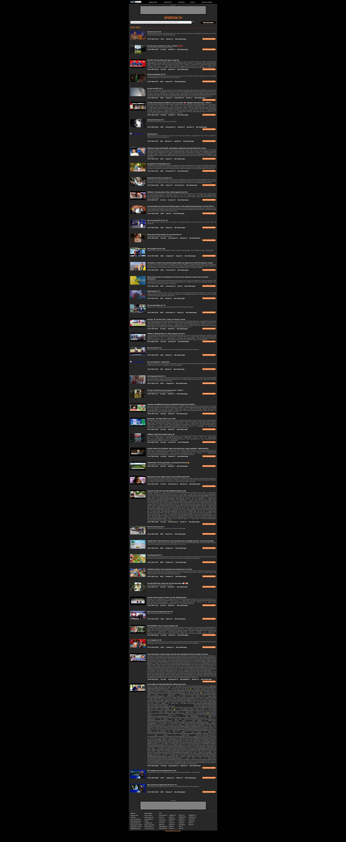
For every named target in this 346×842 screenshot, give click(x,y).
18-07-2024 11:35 (153, 576)
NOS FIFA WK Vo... (149, 827)
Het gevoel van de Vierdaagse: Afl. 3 (158, 164)
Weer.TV (191, 823)
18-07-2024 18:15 (153, 298)
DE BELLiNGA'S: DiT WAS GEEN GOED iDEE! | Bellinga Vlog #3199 (166, 684)
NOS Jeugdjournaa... (136, 821)
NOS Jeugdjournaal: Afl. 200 (156, 249)
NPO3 (162, 213)
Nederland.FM (153, 2)
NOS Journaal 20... (150, 825)
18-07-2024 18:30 (153, 286)
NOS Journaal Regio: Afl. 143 (156, 305)
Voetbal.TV (171, 49)
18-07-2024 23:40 (153, 39)
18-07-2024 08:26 (153, 647)
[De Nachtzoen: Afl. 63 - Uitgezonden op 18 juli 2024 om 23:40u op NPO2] (138, 39)
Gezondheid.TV (185, 679)
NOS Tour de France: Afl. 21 (155, 527)
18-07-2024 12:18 (153, 548)
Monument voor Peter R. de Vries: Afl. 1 (159, 178)
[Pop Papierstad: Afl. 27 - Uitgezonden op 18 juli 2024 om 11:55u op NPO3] (138, 562)
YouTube (163, 49)
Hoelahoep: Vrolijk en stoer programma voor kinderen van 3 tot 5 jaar (169, 569)
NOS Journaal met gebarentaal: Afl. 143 (160, 612)
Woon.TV (191, 825)
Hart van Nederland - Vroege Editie (158, 362)
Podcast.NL (181, 2)
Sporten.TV (169, 82)
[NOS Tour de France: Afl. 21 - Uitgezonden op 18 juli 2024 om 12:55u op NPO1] (138, 534)
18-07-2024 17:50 (153, 369)
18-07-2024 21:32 (153, 141)
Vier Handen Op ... (149, 819)
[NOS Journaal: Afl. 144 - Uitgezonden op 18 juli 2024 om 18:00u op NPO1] (138, 355)
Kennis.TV (189, 98)
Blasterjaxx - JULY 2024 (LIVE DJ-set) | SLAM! (161, 419)
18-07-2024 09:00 (153, 619)
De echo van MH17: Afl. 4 (155, 88)
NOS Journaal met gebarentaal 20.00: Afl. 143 (162, 785)
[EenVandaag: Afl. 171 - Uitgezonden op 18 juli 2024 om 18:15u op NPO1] (138, 298)
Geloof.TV (161, 825)
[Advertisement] (173, 10)
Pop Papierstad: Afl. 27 (154, 555)
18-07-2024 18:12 (153, 329)
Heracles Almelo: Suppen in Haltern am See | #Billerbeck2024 (167, 598)
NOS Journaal (134, 815)
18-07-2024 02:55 (153, 778)
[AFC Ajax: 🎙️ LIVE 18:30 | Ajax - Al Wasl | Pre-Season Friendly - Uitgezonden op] (138, 327)
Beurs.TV (161, 817)
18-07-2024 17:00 (153, 414)
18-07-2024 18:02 (153, 342)
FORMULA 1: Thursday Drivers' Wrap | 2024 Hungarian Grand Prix (167, 192)
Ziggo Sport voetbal (136, 825)
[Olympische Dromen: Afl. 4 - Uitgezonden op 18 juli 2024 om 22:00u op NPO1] (138, 127)
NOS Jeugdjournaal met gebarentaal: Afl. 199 (161, 771)
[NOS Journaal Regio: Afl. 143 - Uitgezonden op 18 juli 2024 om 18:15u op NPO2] (138, 312)
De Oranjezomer (152, 134)
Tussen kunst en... (149, 828)
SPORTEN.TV (173, 18)
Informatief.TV (179, 98)
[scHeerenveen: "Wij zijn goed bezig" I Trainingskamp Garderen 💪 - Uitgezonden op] (138, 470)
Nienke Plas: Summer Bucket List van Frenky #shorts (164, 235)
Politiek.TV (182, 825)
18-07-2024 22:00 (153, 115)
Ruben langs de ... (149, 817)
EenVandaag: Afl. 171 (153, 291)
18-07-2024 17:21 (153, 394)
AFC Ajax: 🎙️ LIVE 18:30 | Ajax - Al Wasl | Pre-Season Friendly (166, 319)
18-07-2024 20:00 (153, 213)
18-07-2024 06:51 (153, 679)
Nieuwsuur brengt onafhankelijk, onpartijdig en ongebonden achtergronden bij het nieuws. (176, 148)
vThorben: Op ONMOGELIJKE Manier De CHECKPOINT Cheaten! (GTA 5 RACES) (171, 404)
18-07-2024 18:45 (153, 270)
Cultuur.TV (169, 98)
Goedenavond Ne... (136, 828)
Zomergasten (148, 823)
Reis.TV (180, 286)
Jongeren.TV (170, 256)
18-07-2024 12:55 (153, 534)
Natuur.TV (181, 815)
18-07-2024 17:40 (153, 383)
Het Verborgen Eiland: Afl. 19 (156, 376)
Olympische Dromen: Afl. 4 (155, 120)
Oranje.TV (181, 823)
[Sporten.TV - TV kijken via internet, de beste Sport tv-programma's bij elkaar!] (143, 2)
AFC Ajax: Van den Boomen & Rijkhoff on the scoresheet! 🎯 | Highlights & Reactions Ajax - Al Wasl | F (179, 103)
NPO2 (162, 39)
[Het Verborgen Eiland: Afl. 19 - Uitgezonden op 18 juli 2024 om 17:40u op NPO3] (138, 383)
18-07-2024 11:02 (153, 605)
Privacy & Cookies (207, 2)
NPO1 (161, 82)
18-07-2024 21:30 (153, 159)
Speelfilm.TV (192, 815)
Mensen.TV (169, 39)
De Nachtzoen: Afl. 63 (154, 32)
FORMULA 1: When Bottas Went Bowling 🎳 (160, 434)
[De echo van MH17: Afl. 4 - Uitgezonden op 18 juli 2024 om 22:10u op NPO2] (138, 96)
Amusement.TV (171, 127)
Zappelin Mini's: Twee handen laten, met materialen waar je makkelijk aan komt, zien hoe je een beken (180, 541)
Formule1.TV (172, 200)
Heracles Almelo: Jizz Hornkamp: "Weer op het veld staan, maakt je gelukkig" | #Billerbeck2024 (177, 448)
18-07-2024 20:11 (153, 200)
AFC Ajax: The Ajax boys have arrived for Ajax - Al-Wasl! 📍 (165, 390)
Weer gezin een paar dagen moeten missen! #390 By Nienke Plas (168, 477)
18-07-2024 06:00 (153, 766)
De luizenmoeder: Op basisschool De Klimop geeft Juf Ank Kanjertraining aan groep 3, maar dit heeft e (180, 206)
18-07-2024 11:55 (153, 562)
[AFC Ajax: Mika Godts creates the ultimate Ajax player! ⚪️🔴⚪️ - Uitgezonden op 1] (138, 591)
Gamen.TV (171, 414)
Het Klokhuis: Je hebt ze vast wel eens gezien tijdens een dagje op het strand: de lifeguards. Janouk (180, 263)
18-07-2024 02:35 (153, 792)
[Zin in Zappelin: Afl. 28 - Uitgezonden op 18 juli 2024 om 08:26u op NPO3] (138, 647)
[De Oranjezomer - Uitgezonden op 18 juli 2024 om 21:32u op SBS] (136, 134)
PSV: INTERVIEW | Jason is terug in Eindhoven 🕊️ (162, 626)
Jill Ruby (133, 817)
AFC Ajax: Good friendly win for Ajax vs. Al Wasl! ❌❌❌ (165, 46)
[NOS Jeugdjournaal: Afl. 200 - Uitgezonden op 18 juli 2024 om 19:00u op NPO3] (138, 256)
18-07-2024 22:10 (153, 82)
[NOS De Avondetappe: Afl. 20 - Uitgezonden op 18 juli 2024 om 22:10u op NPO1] (138, 82)
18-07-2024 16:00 (153, 484)
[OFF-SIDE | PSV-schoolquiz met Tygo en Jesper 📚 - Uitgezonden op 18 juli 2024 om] (138, 67)
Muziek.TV (171, 429)
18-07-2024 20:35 (153, 185)
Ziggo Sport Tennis (136, 827)
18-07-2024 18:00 (153, 355)
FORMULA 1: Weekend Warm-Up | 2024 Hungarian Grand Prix (166, 334)
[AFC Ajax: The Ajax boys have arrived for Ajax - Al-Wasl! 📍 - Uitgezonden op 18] (138, 397)
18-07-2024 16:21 (153, 466)
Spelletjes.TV (192, 817)
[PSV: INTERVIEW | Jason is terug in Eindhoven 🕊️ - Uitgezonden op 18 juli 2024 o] (138, 633)
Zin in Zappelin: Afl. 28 (154, 640)
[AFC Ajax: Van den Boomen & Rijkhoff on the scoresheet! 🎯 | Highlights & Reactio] (138, 110)
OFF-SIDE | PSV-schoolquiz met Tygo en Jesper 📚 (163, 60)
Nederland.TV (168, 2)
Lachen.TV (171, 823)
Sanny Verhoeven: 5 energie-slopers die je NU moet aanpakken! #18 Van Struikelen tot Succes (177, 654)
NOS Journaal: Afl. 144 (154, 348)
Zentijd (147, 821)
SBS (161, 141)
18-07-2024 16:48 (153, 456)
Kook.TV (171, 821)
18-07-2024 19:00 (153, 238)
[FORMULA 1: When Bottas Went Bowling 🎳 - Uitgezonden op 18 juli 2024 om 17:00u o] (138, 442)
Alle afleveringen (180, 39)
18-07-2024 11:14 (153, 587)
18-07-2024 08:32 (153, 635)
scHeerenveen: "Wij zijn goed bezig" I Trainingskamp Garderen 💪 (168, 463)
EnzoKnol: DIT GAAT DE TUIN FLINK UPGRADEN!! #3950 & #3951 (166, 491)
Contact (192, 2)
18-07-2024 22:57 (153, 49)
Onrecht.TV (182, 821)
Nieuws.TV (169, 159)
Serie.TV (168, 213)
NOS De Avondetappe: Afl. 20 (156, 74)
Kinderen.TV (169, 548)
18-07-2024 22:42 (153, 69)
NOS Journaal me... (136, 819)
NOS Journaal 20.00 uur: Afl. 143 (157, 220)
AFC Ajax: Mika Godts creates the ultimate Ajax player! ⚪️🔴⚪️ (167, 583)
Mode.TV (171, 826)
